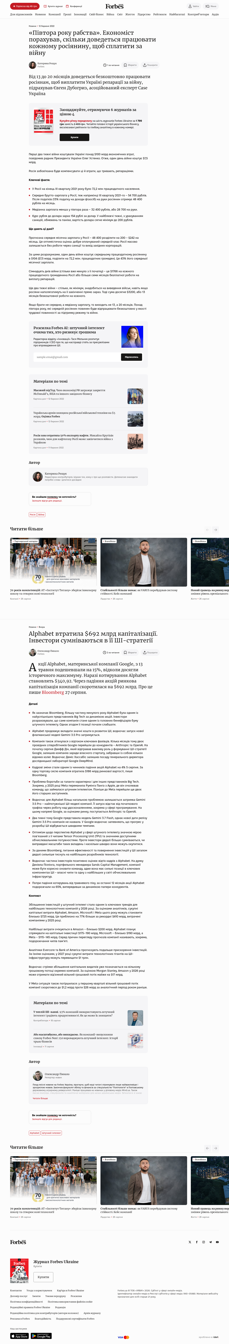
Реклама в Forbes (20, 1318)
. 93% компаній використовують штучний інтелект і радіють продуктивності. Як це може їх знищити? (73, 1013)
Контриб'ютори (198, 14)
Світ (120, 14)
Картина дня (39, 399)
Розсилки (76, 1296)
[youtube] (217, 1242)
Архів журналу (92, 1313)
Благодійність (43, 1318)
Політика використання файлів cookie (70, 1301)
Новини (40, 14)
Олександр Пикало (48, 651)
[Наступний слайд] (215, 529)
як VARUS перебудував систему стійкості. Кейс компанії (138, 592)
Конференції (76, 6)
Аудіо (215, 14)
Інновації (80, 14)
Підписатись (131, 357)
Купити (74, 137)
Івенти (36, 1296)
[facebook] (196, 1242)
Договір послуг (18, 1296)
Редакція (60, 1307)
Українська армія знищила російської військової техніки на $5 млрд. (74, 414)
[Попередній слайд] (207, 1148)
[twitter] (189, 1242)
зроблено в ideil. (209, 1337)
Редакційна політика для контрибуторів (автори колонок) (44, 1313)
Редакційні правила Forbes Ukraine (30, 1307)
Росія (33, 514)
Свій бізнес (96, 14)
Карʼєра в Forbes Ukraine (70, 1290)
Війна (110, 14)
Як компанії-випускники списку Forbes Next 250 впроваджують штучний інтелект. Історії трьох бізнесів (75, 1038)
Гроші (67, 14)
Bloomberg (53, 692)
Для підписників (21, 14)
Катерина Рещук (47, 63)
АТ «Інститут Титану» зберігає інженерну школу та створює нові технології (53, 592)
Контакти (16, 1290)
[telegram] (210, 1242)
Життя (130, 14)
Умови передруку (55, 1296)
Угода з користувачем (39, 1290)
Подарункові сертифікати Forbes (75, 1318)
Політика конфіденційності (26, 1301)
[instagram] (203, 1242)
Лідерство (143, 14)
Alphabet (34, 1133)
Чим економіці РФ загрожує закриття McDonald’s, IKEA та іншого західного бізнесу (69, 392)
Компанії (55, 14)
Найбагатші (177, 14)
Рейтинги (160, 14)
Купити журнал (55, 6)
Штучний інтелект (51, 1133)
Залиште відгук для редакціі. (47, 500)
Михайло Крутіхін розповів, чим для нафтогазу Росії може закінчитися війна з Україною (73, 439)
